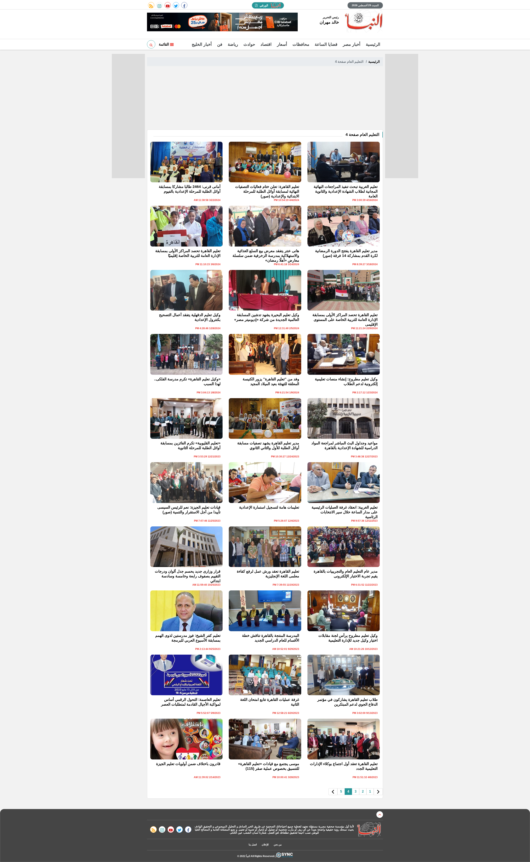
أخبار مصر (351, 44)
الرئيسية (373, 44)
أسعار (282, 44)
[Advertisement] (265, 98)
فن (219, 44)
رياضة (233, 44)
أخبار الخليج (202, 44)
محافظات (301, 44)
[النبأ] (363, 22)
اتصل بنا (253, 844)
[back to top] (379, 814)
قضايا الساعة (326, 44)
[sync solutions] (284, 856)
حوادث (249, 44)
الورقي (264, 5)
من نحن (278, 844)
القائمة (164, 44)
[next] (332, 791)
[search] (151, 44)
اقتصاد (266, 44)
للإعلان (265, 844)
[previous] (378, 791)
